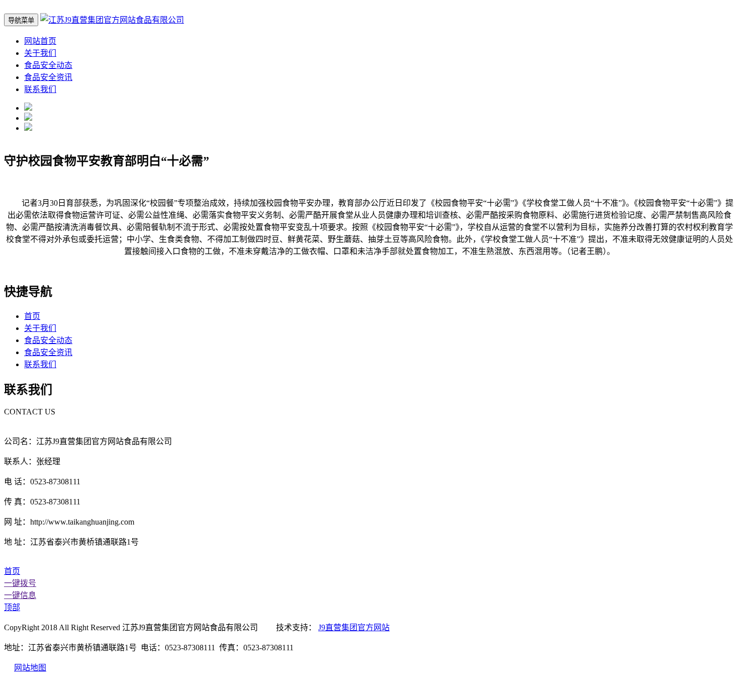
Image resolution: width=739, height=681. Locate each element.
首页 (32, 316)
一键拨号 (20, 583)
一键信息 (20, 595)
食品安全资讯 (48, 77)
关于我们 (40, 53)
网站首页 (40, 41)
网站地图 (30, 667)
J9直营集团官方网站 (354, 627)
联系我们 (40, 89)
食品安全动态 (48, 65)
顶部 (12, 607)
